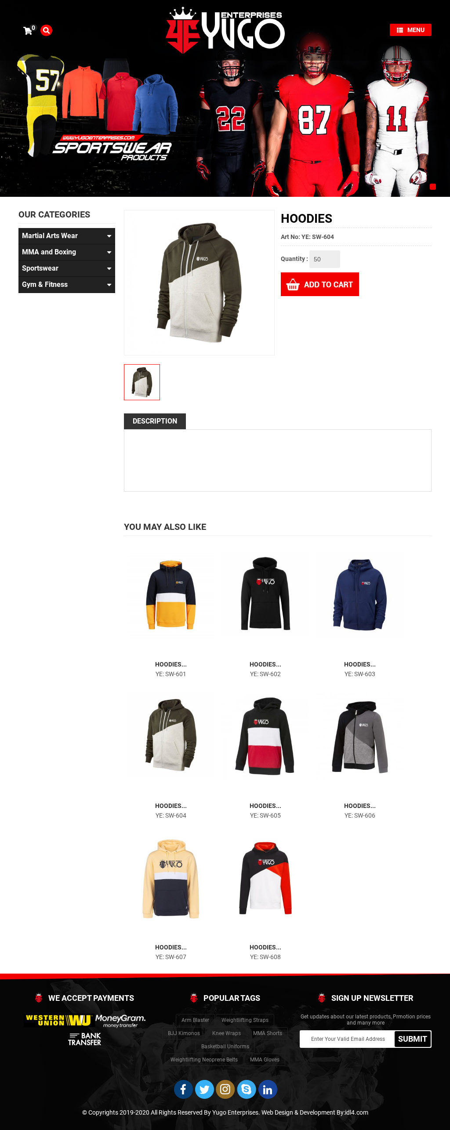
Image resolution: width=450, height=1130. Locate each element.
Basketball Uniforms (225, 1046)
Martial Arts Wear (50, 236)
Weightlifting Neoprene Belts (204, 1060)
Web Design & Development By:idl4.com (314, 1112)
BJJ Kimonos (184, 1033)
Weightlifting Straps (245, 1020)
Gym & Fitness (45, 284)
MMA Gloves (264, 1060)
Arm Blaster (195, 1020)
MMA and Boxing (49, 252)
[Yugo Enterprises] (225, 29)
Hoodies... (171, 664)
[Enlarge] (163, 651)
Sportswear (40, 268)
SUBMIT (412, 1038)
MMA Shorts (267, 1033)
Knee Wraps (226, 1033)
